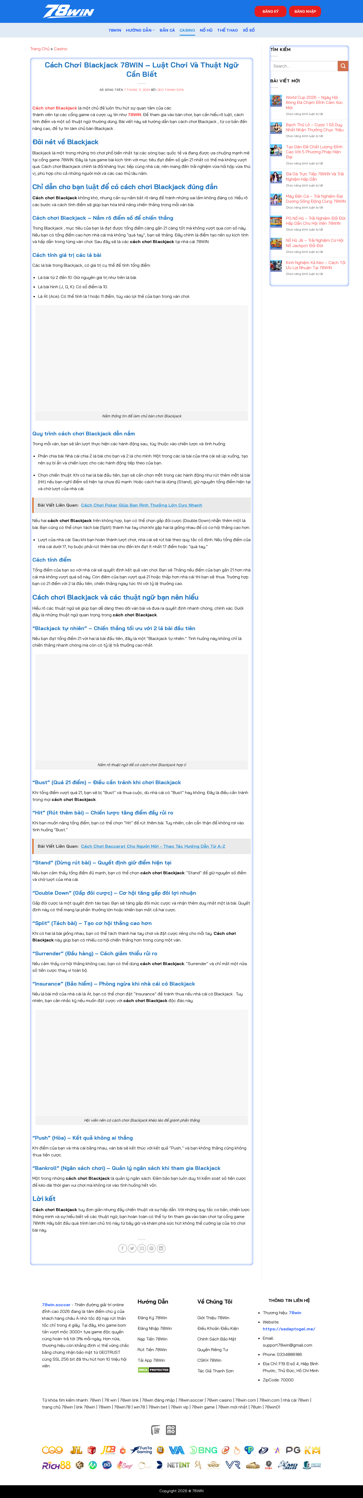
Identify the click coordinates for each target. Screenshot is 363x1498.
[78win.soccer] (68, 11)
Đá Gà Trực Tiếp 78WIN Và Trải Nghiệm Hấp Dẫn (315, 176)
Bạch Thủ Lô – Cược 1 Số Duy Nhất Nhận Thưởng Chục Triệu (315, 127)
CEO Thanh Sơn (170, 90)
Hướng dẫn (138, 30)
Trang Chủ (39, 48)
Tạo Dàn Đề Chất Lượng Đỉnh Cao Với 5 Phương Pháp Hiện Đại (314, 151)
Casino (187, 30)
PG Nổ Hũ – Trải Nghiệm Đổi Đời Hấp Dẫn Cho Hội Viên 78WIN (315, 221)
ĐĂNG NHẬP (305, 11)
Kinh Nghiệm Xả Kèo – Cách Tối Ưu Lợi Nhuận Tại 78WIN (315, 265)
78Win (114, 30)
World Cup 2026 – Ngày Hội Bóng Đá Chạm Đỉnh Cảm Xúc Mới (314, 102)
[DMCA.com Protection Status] (154, 1369)
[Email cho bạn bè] (141, 1248)
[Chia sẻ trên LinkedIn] (161, 1248)
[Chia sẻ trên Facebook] (122, 1248)
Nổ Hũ (206, 30)
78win (95, 1400)
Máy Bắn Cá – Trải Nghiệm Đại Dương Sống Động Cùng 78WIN (316, 199)
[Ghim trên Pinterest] (151, 1248)
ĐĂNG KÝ (270, 11)
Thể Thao (227, 30)
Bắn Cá (167, 30)
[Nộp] (343, 66)
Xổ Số (249, 30)
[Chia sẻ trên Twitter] (132, 1248)
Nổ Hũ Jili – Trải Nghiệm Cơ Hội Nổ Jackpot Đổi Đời (314, 243)
